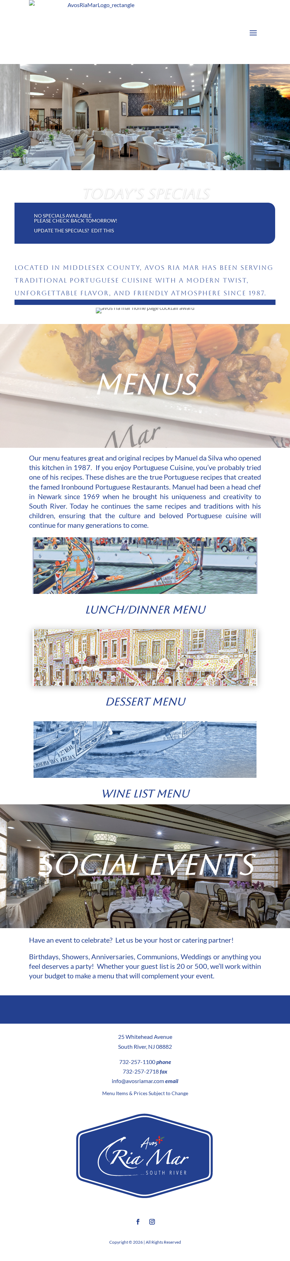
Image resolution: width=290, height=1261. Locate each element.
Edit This (102, 230)
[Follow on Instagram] (152, 1221)
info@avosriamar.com (138, 1080)
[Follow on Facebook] (138, 1221)
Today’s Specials (145, 193)
